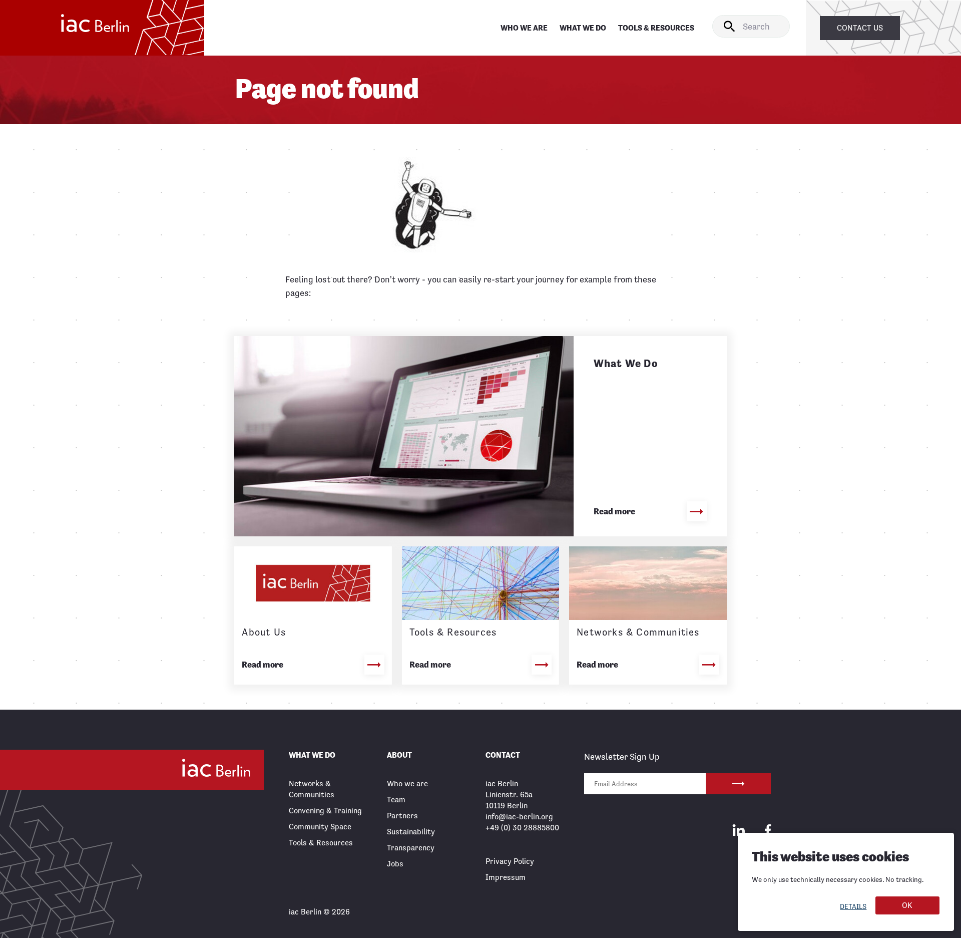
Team (396, 799)
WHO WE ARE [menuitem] (524, 28)
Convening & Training (325, 810)
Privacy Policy (510, 861)
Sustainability (411, 831)
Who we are (407, 783)
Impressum (506, 877)
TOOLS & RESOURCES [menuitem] (656, 28)
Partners (402, 815)
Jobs (395, 863)
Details (853, 906)
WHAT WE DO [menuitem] (583, 28)
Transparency (410, 847)
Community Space (320, 826)
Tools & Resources (321, 842)
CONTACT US (860, 28)
